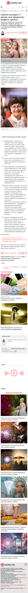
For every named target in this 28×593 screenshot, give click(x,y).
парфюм (24, 267)
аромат (7, 268)
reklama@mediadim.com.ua (22, 577)
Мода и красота (5, 39)
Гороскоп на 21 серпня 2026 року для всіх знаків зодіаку (13, 501)
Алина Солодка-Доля (11, 32)
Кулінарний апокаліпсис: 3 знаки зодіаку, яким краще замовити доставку (13, 529)
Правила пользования (5, 585)
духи (6, 267)
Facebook (17, 256)
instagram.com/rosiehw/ (6, 60)
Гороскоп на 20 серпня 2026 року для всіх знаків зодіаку (13, 557)
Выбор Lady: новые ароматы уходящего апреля (11, 299)
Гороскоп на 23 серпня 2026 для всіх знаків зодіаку (12, 446)
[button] (22, 7)
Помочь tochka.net (13, 11)
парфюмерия (15, 267)
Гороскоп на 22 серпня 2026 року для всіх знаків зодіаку (13, 473)
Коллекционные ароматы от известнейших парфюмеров (11, 328)
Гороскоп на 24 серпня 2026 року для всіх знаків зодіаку (13, 419)
